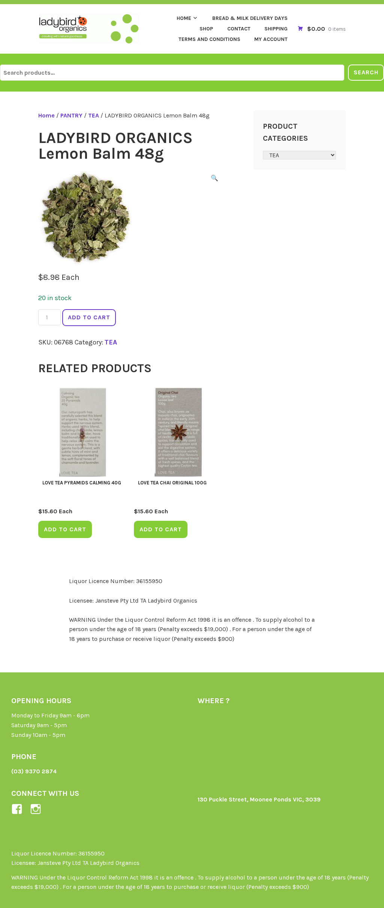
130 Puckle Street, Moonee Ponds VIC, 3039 (259, 799)
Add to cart (89, 317)
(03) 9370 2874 (34, 771)
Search (366, 72)
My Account (271, 39)
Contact (238, 29)
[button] (214, 179)
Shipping (276, 29)
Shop (206, 29)
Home (184, 18)
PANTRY (71, 115)
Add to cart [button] (65, 529)
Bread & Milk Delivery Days (250, 18)
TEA (93, 115)
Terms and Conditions (209, 39)
